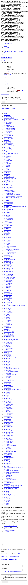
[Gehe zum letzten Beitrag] (22, 90)
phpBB (8, 549)
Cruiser (7, 73)
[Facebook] (4, 545)
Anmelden (4, 559)
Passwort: (4, 568)
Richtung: (14, 98)
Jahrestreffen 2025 (8, 71)
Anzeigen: (4, 97)
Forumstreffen (7, 74)
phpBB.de (17, 553)
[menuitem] (5, 46)
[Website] (4, 544)
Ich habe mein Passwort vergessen (13, 571)
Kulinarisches (6, 58)
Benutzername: (5, 564)
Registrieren (13, 559)
